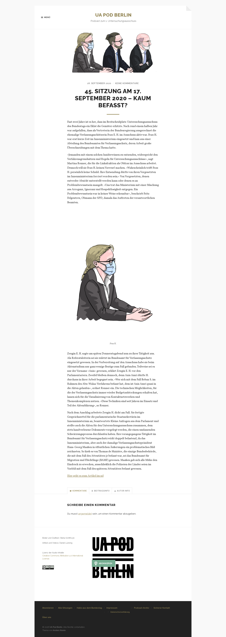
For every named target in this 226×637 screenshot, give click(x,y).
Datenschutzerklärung (120, 612)
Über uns (46, 617)
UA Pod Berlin (113, 15)
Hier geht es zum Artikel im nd (85, 476)
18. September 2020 (99, 83)
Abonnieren (48, 608)
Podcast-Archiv (141, 608)
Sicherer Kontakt (162, 608)
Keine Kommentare (127, 83)
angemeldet (85, 513)
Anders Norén (59, 630)
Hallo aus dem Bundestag (89, 608)
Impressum (111, 608)
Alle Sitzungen (65, 608)
